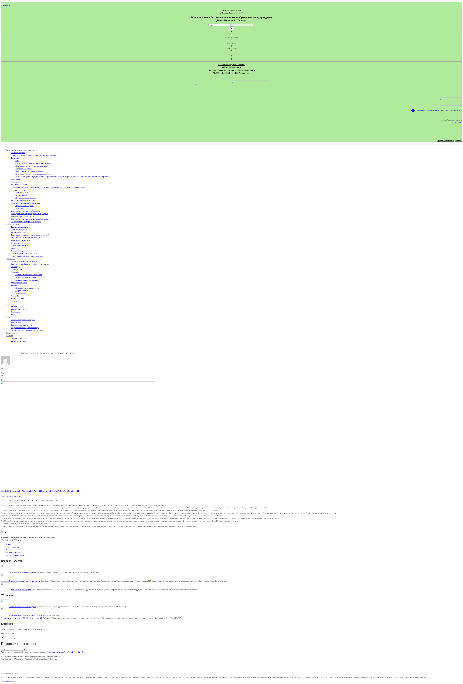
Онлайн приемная (12, 547)
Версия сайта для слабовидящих (427, 110)
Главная (4, 353)
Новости (17, 496)
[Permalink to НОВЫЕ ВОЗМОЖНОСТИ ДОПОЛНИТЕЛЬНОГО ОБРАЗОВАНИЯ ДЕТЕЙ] (78, 485)
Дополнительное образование (20, 590)
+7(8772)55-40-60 (455, 123)
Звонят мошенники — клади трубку (22, 607)
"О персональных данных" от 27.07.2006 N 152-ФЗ (64, 652)
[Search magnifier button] (231, 28)
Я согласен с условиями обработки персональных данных (43, 652)
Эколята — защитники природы (21, 572)
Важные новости (13, 353)
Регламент (9, 550)
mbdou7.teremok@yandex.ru (11, 638)
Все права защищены (13, 552)
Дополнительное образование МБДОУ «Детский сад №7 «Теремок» (25, 618)
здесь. (206, 677)
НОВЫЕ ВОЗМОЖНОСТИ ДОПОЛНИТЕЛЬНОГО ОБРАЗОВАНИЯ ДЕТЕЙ (40, 490)
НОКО (8, 545)
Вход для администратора (15, 555)
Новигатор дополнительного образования (24, 581)
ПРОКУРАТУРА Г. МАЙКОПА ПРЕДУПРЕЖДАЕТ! (28, 615)
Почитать (12, 682)
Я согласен (5, 682)
